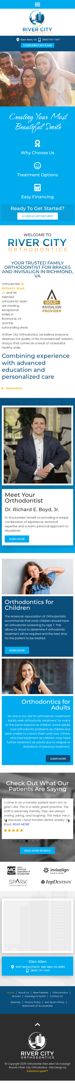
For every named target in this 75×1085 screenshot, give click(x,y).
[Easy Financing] (37, 187)
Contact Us (56, 991)
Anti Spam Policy (54, 997)
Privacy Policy (33, 997)
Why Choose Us (37, 152)
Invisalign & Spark (35, 991)
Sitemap (16, 997)
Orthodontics (60, 988)
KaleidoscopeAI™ (37, 1066)
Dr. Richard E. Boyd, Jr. (13, 288)
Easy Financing (37, 196)
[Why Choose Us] (37, 143)
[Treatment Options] (37, 165)
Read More (14, 388)
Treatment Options (37, 174)
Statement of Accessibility (37, 1001)
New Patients (40, 988)
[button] (37, 4)
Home (10, 988)
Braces (16, 991)
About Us (23, 988)
